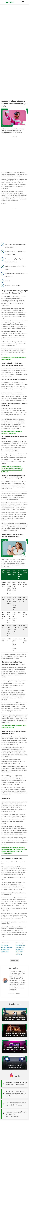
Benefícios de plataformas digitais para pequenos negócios (20, 949)
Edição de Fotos (14, 960)
